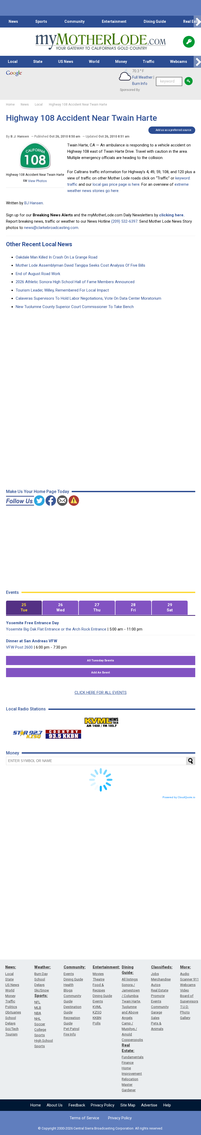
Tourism (11, 1034)
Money (121, 61)
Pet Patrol (71, 1029)
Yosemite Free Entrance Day (32, 623)
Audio (184, 974)
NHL (37, 1019)
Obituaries (13, 1012)
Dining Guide (155, 21)
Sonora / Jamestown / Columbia (131, 990)
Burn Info (139, 83)
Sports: (41, 995)
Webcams (178, 61)
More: (185, 967)
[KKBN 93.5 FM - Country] (63, 733)
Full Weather (142, 77)
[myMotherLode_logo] (100, 41)
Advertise (149, 1105)
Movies (98, 974)
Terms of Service (84, 1118)
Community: (75, 967)
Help (167, 1105)
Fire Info (70, 1034)
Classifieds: (161, 967)
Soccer (39, 1024)
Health (69, 985)
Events (69, 974)
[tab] (24, 608)
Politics (11, 1007)
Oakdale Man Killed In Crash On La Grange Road (56, 257)
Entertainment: (106, 967)
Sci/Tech (12, 1029)
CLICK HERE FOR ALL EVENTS (101, 692)
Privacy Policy (102, 1105)
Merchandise (161, 979)
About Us (55, 1105)
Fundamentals (132, 1057)
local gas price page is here (116, 184)
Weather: (42, 967)
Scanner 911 (189, 979)
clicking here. (172, 215)
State (37, 61)
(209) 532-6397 (124, 221)
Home (35, 1105)
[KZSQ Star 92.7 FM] (25, 733)
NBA (37, 1013)
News (13, 21)
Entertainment (114, 21)
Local (13, 61)
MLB (37, 1008)
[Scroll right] (197, 22)
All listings (130, 979)
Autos (155, 985)
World (94, 61)
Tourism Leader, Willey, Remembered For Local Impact (62, 290)
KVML (97, 1007)
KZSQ (97, 1012)
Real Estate (159, 990)
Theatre (98, 979)
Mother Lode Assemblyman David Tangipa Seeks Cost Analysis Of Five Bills (80, 265)
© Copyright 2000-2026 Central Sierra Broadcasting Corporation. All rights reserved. (100, 1128)
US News (65, 61)
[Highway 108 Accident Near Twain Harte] (35, 168)
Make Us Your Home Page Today (37, 491)
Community (74, 21)
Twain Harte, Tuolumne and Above (131, 1006)
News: (10, 967)
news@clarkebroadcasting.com (51, 227)
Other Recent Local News (39, 244)
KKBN (97, 1018)
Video (184, 990)
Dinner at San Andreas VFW (31, 641)
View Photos (37, 181)
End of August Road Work (38, 273)
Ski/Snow (41, 990)
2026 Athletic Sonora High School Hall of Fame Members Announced (75, 281)
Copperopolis (132, 1040)
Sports (41, 21)
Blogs (68, 990)
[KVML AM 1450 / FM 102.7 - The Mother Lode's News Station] (102, 721)
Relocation (130, 1079)
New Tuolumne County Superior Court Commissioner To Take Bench (75, 306)
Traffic (148, 61)
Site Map (127, 1105)
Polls (96, 1023)
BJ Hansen (33, 203)
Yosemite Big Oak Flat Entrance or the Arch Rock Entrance (56, 629)
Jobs (155, 974)
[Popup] (189, 42)
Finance (127, 1063)
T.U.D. (184, 1007)
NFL (37, 1002)
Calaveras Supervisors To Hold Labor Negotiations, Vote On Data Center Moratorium (88, 298)
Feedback (77, 1105)
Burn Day (41, 974)
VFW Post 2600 (19, 647)
